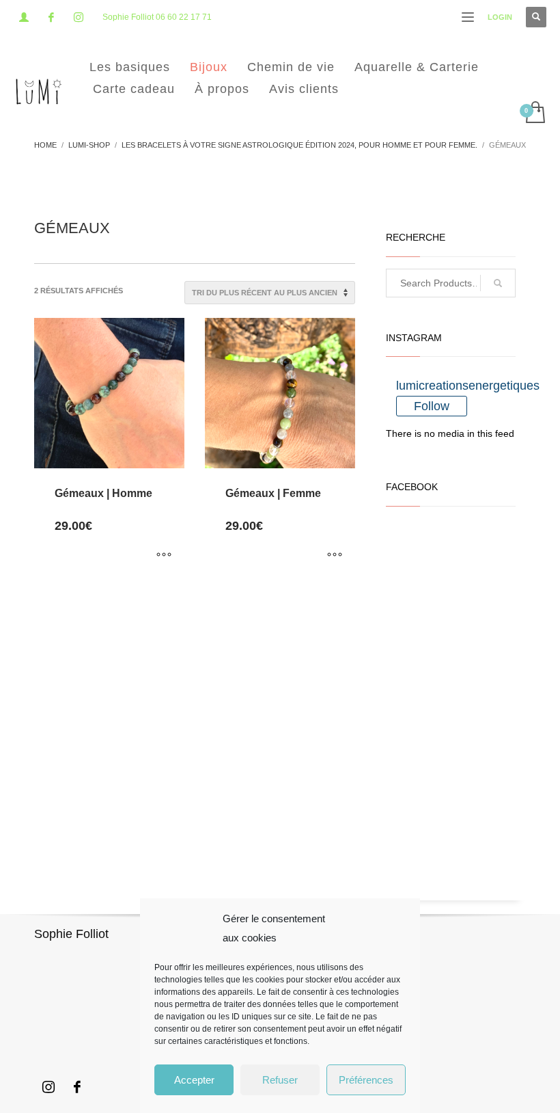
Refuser (280, 1080)
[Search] (498, 283)
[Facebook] (51, 17)
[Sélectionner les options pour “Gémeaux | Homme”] (164, 556)
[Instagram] (78, 17)
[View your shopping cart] (534, 113)
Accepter (194, 1080)
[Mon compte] (24, 17)
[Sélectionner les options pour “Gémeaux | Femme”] (334, 556)
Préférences (366, 1080)
